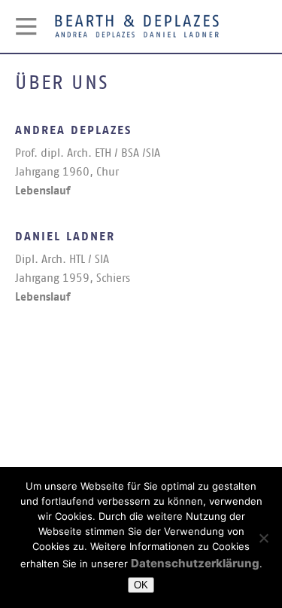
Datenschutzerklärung (195, 563)
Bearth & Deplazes (137, 26)
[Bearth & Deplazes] (26, 26)
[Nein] (263, 537)
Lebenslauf (42, 191)
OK (141, 585)
